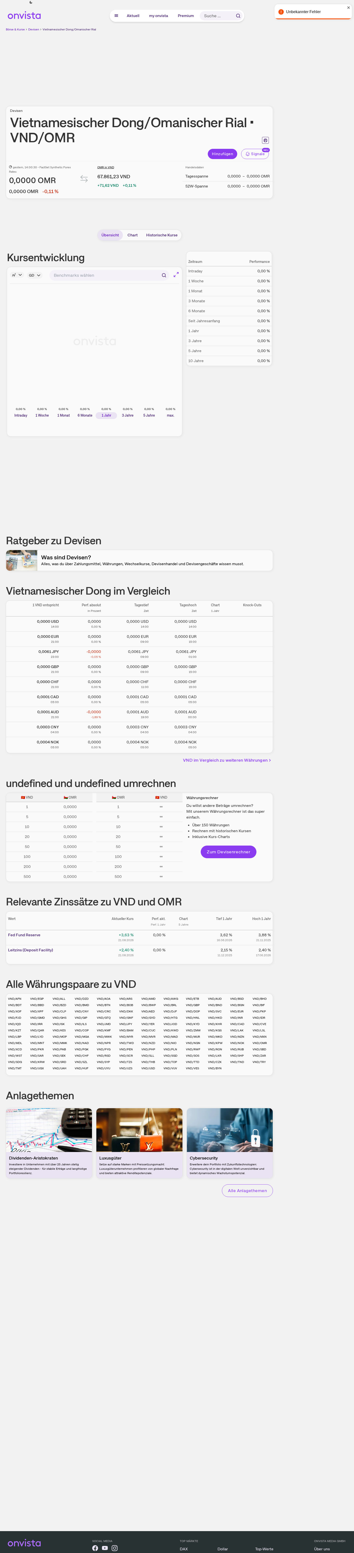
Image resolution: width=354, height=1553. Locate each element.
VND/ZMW (193, 1030)
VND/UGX (37, 1068)
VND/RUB (237, 1049)
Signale (258, 153)
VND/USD (148, 1068)
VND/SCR (126, 1056)
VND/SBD (259, 1049)
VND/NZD (148, 1043)
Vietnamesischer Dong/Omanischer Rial (69, 29)
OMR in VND (105, 167)
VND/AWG (170, 999)
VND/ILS (81, 1024)
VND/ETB (192, 999)
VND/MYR (126, 1037)
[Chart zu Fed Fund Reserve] (183, 936)
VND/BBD (37, 1005)
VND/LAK (237, 1030)
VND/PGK (82, 1049)
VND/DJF (170, 1011)
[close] (346, 7)
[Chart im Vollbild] (176, 274)
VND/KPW (215, 1043)
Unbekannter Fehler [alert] (301, 12)
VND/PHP (148, 1049)
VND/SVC (215, 1011)
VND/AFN (14, 999)
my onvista (158, 15)
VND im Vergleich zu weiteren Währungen (225, 760)
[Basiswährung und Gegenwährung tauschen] (84, 180)
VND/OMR (260, 1043)
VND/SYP (103, 1062)
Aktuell (133, 15)
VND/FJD (14, 1018)
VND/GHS (59, 1018)
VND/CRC (104, 1011)
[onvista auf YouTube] (105, 1549)
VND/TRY (259, 1062)
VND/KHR (215, 1024)
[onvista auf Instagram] (115, 1549)
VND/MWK (104, 1037)
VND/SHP (237, 1056)
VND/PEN (126, 1049)
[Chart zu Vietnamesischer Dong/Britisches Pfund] (215, 668)
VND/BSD (237, 999)
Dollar (223, 1549)
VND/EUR (237, 1011)
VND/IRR (36, 1024)
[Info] (17, 275)
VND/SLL (147, 1056)
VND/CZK (215, 1062)
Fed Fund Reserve (24, 934)
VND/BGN (237, 1005)
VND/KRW (37, 1062)
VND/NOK (237, 1043)
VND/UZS (125, 1068)
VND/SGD (170, 1056)
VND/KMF (104, 1030)
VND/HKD (215, 1018)
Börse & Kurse (15, 29)
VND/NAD (82, 1043)
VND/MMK (60, 1043)
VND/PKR (37, 1049)
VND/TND (237, 1062)
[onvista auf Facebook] (95, 1549)
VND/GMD (37, 1018)
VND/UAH (59, 1068)
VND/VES (192, 1068)
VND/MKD (215, 1037)
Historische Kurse (162, 235)
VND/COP (82, 1030)
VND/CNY (82, 1011)
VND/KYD (193, 1024)
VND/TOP (170, 1062)
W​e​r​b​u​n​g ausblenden (181, 66)
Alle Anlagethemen (247, 1190)
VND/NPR (104, 1043)
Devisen (33, 29)
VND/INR (236, 1018)
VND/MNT (37, 1043)
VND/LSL (259, 1030)
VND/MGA (82, 1037)
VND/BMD (82, 1005)
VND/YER (147, 1024)
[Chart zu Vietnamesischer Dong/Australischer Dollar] (215, 713)
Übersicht (110, 235)
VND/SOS (192, 1056)
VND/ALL (59, 999)
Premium (186, 15)
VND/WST (15, 1056)
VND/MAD (170, 1037)
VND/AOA (103, 999)
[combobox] (109, 275)
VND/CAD (237, 1024)
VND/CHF (82, 1056)
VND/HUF (81, 1068)
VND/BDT (15, 1005)
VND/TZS (125, 1062)
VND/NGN (193, 1043)
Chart (132, 235)
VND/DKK (126, 1011)
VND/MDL (15, 1043)
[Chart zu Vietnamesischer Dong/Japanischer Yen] (215, 653)
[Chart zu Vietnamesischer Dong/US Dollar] (215, 623)
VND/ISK (59, 1024)
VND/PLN (170, 1049)
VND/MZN (237, 1037)
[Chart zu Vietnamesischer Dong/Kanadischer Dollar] (215, 698)
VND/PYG (103, 1049)
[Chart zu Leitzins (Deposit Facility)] (183, 951)
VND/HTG (170, 1018)
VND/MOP (60, 1037)
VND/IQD (14, 1024)
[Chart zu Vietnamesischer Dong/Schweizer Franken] (215, 683)
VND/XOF (14, 1011)
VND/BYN (215, 1068)
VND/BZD (59, 1005)
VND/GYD (148, 1018)
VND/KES (59, 1030)
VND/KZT (14, 1030)
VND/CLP (59, 1011)
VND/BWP (148, 1005)
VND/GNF (126, 1018)
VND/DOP (193, 1011)
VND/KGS (215, 1030)
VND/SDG (15, 1062)
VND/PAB (59, 1049)
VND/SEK (59, 1056)
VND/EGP (37, 999)
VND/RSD (103, 1056)
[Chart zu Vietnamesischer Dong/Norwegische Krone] (215, 743)
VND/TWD (126, 1043)
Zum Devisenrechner (228, 852)
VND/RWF (193, 1049)
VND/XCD (15, 1049)
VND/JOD (170, 1024)
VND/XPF (36, 1011)
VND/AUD (215, 999)
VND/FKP (259, 1011)
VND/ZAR (259, 1056)
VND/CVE (259, 1024)
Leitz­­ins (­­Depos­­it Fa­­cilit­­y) (30, 950)
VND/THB (148, 1062)
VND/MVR (148, 1037)
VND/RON (215, 1049)
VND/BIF (259, 1005)
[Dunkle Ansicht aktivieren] (31, 2)
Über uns (322, 1549)
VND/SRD (59, 1062)
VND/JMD (104, 1024)
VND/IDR (259, 1018)
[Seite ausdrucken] (265, 140)
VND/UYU (103, 1068)
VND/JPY (125, 1024)
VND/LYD (36, 1037)
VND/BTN (103, 1005)
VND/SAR (37, 1056)
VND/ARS (125, 999)
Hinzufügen (222, 153)
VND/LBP (14, 1037)
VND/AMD (148, 999)
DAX (184, 1549)
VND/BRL (170, 1005)
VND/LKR (214, 1056)
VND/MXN (260, 1037)
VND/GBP (193, 1005)
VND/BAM (126, 1030)
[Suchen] (238, 16)
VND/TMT (15, 1068)
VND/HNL (193, 1018)
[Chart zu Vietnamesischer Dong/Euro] (215, 638)
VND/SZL (81, 1062)
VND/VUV (170, 1068)
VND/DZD (82, 999)
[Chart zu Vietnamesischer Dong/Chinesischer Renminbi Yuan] (215, 728)
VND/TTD (192, 1062)
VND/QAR (37, 1030)
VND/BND (215, 1005)
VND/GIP (81, 1018)
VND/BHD (260, 999)
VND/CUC (148, 1030)
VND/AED (148, 1011)
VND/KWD (170, 1030)
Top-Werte (264, 1549)
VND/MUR (193, 1037)
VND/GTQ (104, 1018)
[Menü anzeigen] (116, 16)
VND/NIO (169, 1043)
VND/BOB (126, 1005)
